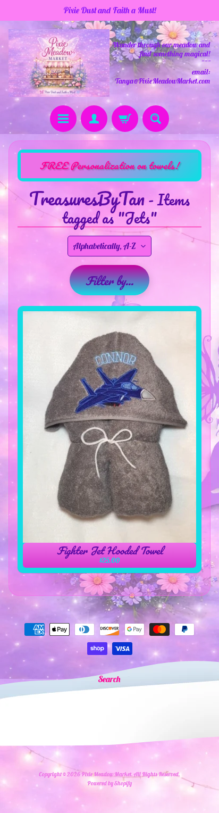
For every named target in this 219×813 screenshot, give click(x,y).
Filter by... (109, 280)
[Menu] (63, 118)
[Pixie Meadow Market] (59, 62)
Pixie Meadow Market (106, 774)
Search (109, 679)
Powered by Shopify (109, 783)
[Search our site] (155, 118)
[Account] (94, 118)
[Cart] (125, 118)
